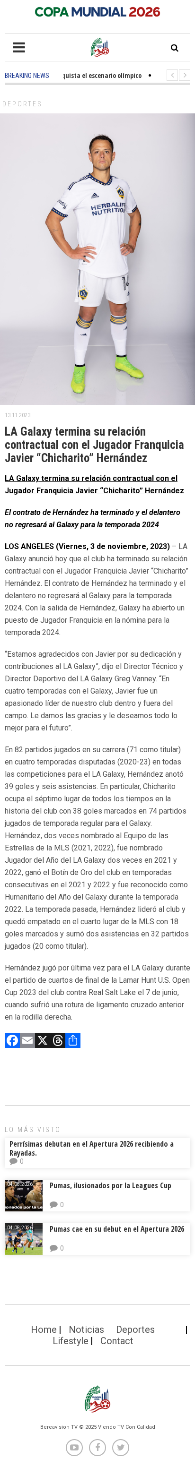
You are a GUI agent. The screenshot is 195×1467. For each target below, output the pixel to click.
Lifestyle (71, 1341)
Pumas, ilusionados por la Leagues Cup (110, 1185)
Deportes (22, 104)
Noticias (86, 1329)
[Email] (27, 1041)
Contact (116, 1341)
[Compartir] (72, 1041)
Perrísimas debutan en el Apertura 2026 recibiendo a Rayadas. (91, 1148)
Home (44, 1329)
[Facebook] (12, 1041)
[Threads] (57, 1041)
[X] (42, 1041)
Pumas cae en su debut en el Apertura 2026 (117, 1229)
